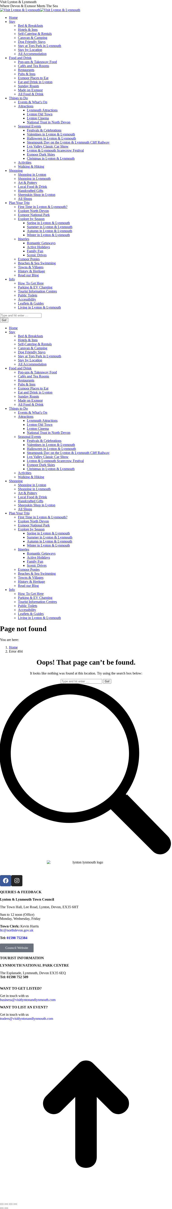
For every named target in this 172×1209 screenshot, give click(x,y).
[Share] (6, 1204)
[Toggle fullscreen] (11, 1204)
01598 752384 (17, 938)
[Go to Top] (86, 1199)
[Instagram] (16, 880)
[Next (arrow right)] (6, 1208)
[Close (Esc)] (2, 1204)
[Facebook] (5, 880)
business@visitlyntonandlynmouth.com (28, 1000)
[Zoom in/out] (15, 1204)
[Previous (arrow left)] (2, 1208)
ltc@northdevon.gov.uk (16, 930)
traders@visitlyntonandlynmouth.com (26, 1018)
